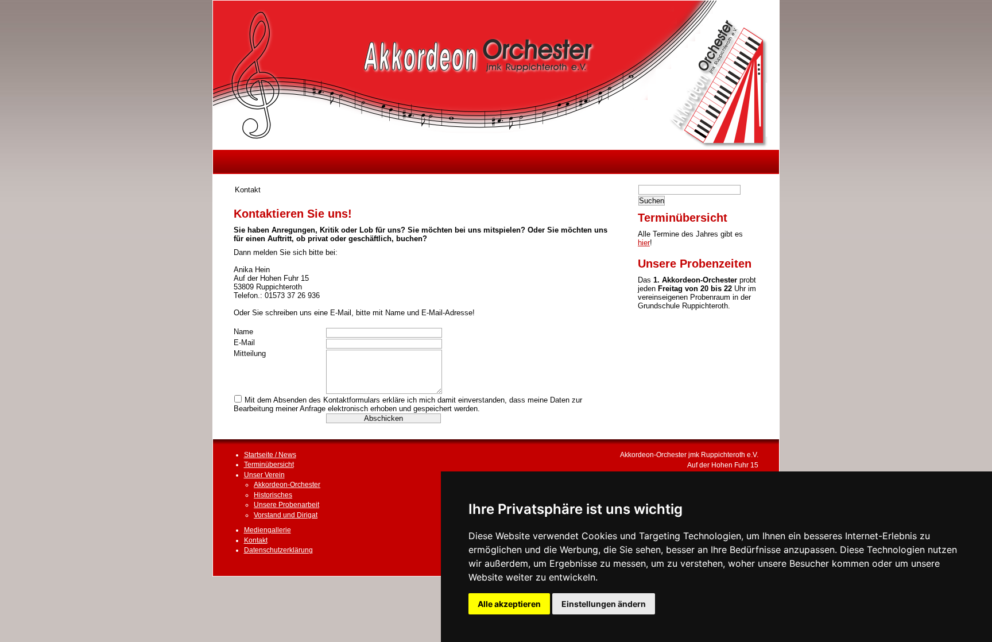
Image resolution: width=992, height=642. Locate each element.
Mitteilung (250, 353)
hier (644, 242)
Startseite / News (270, 454)
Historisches (273, 494)
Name (243, 331)
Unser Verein (264, 474)
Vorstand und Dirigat (285, 515)
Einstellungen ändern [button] (603, 604)
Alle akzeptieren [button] (509, 604)
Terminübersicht (269, 464)
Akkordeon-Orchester (287, 484)
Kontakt (256, 540)
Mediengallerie (267, 529)
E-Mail (244, 342)
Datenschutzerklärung (278, 550)
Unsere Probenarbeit (286, 504)
